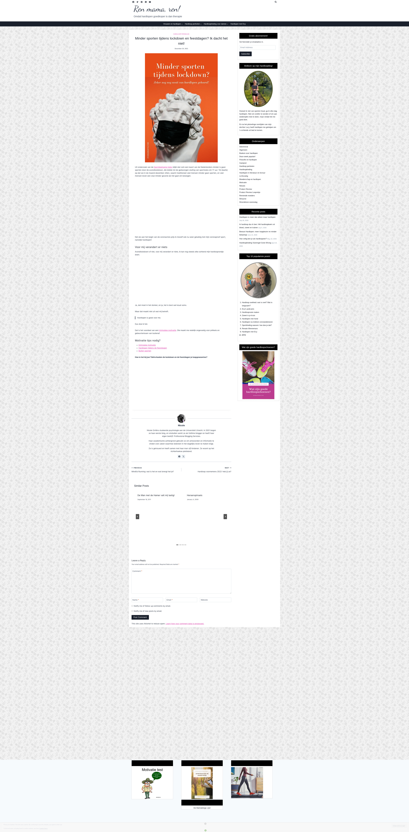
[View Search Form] (276, 2)
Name (135, 600)
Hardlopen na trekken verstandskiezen (257, 322)
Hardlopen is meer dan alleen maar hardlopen (257, 217)
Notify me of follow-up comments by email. (152, 606)
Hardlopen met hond (250, 319)
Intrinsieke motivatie (147, 345)
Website (204, 600)
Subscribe (245, 54)
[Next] (225, 516)
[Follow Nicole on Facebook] (179, 456)
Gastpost (243, 163)
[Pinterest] (141, 2)
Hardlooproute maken (250, 312)
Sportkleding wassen (250, 325)
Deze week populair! (247, 157)
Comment (137, 571)
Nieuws (242, 186)
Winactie (242, 199)
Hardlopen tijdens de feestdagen (153, 348)
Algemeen (243, 150)
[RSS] (146, 2)
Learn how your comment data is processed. (185, 624)
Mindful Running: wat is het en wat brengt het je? (153, 470)
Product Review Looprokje (249, 192)
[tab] (177, 544)
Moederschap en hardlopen (250, 179)
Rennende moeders (247, 196)
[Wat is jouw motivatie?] (152, 783)
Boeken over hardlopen (248, 153)
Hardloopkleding (245, 170)
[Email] (150, 2)
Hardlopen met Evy (238, 24)
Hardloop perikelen (181, 34)
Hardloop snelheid (249, 302)
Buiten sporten (145, 351)
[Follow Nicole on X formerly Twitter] (183, 456)
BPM (244, 335)
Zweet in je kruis (248, 315)
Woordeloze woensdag (248, 202)
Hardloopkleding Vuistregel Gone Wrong (255, 243)
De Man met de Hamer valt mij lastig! (156, 495)
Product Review (245, 189)
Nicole (181, 425)
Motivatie (243, 183)
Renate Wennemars (250, 329)
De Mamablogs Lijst (202, 808)
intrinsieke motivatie (167, 330)
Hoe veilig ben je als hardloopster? (253, 239)
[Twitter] (137, 2)
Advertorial (243, 147)
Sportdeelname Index (163, 167)
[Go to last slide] (137, 516)
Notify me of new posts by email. (148, 611)
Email (170, 600)
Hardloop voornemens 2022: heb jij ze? (214, 470)
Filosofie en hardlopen (248, 160)
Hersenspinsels (194, 495)
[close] (205, 824)
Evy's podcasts (248, 309)
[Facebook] (133, 2)
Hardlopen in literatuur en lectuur (252, 173)
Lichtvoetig (243, 176)
